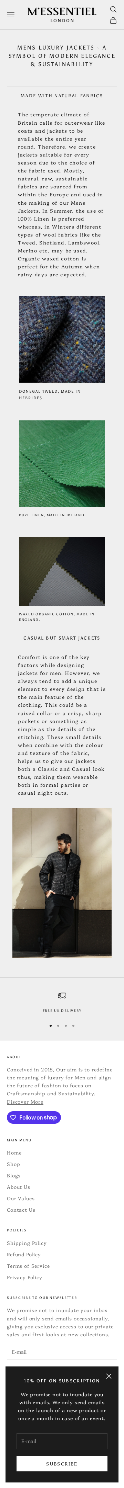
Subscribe (62, 1463)
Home (14, 1152)
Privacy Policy (24, 1277)
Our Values (20, 1198)
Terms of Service (28, 1265)
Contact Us (21, 1209)
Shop (13, 1163)
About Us (18, 1186)
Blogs (14, 1175)
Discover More (25, 1101)
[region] (62, 1002)
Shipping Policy (27, 1242)
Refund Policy (24, 1254)
